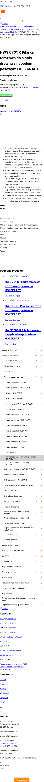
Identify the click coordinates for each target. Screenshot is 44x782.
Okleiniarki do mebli (8, 628)
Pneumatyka (5, 659)
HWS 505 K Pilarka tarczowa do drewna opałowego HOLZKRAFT (23, 310)
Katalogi (3, 689)
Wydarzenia (5, 693)
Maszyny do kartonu (8, 632)
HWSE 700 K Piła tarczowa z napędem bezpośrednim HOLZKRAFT (23, 334)
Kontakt (3, 711)
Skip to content (6, 1)
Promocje (3, 684)
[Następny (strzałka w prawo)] (3, 768)
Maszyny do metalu (8, 619)
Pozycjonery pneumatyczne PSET (13, 664)
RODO (2, 702)
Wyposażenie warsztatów (10, 650)
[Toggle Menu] (3, 11)
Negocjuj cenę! (6, 95)
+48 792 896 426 (7, 753)
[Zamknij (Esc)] (8, 765)
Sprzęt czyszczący (8, 655)
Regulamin (4, 698)
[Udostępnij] (6, 765)
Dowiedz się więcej (12, 296)
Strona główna (6, 26)
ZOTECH (3, 641)
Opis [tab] (7, 100)
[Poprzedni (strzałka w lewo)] (1, 768)
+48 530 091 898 (10, 746)
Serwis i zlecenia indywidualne (12, 667)
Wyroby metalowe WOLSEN (11, 637)
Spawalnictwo (5, 646)
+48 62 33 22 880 (10, 743)
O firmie (3, 680)
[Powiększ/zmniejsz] (1, 765)
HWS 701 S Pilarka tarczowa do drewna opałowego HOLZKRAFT (22, 286)
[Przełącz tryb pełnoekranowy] (3, 765)
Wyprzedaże (5, 669)
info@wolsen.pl (6, 6)
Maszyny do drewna (21, 26)
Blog (2, 707)
